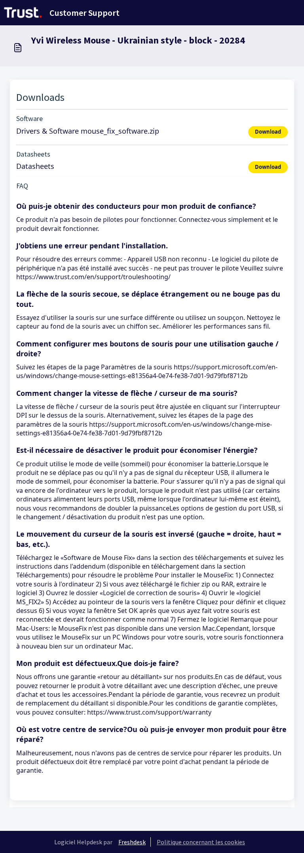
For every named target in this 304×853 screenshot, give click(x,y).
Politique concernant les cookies (201, 842)
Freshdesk (132, 842)
